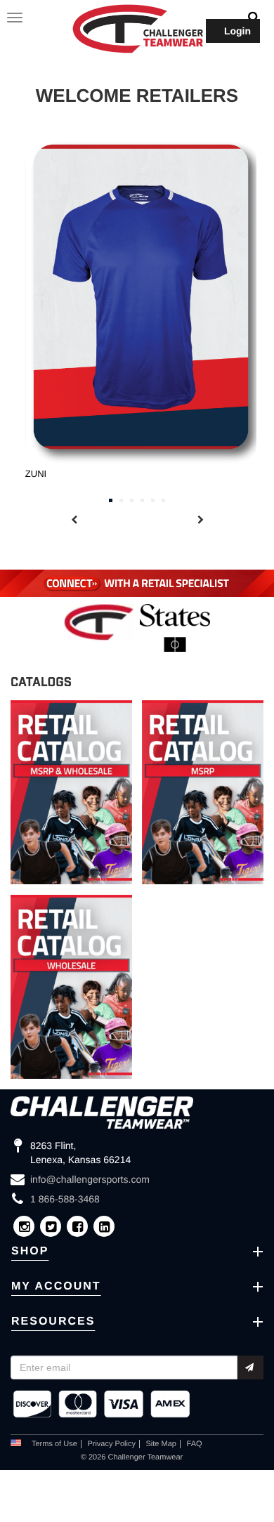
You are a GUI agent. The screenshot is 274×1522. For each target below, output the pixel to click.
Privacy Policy (111, 1444)
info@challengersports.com (90, 1179)
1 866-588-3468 (65, 1199)
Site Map (161, 1444)
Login (237, 31)
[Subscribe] (250, 1367)
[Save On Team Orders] (137, 583)
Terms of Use (54, 1444)
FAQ (194, 1444)
